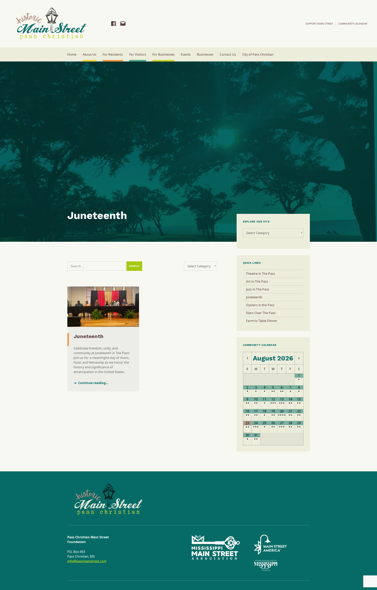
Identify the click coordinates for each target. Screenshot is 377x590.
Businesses (205, 54)
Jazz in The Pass (257, 289)
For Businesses (163, 54)
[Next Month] (299, 358)
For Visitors (137, 54)
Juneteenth (88, 336)
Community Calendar (352, 23)
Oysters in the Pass (260, 305)
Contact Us (228, 54)
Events (186, 54)
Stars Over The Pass (261, 313)
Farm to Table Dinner (261, 321)
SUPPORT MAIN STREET (319, 23)
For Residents (113, 54)
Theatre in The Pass (260, 273)
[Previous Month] (247, 358)
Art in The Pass (257, 281)
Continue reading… (93, 383)
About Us (89, 54)
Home (71, 54)
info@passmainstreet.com (86, 561)
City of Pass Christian (258, 54)
